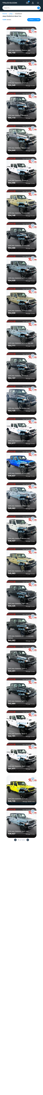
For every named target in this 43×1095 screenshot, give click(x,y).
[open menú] (38, 2)
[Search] (38, 8)
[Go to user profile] (32, 2)
